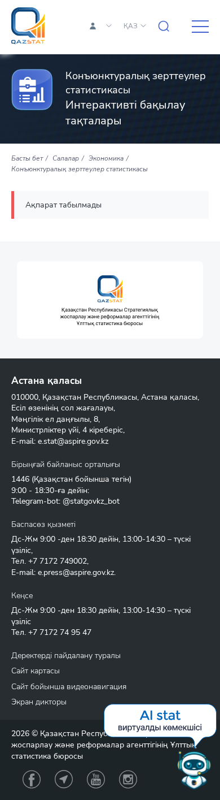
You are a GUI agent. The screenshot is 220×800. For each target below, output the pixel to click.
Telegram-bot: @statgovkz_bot (65, 501)
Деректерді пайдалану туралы (66, 655)
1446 (20, 479)
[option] (110, 300)
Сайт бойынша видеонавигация (68, 686)
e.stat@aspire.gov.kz (73, 441)
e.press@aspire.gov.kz (76, 572)
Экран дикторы (39, 702)
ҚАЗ (131, 26)
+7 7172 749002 (57, 561)
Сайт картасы (35, 670)
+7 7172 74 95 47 (59, 632)
